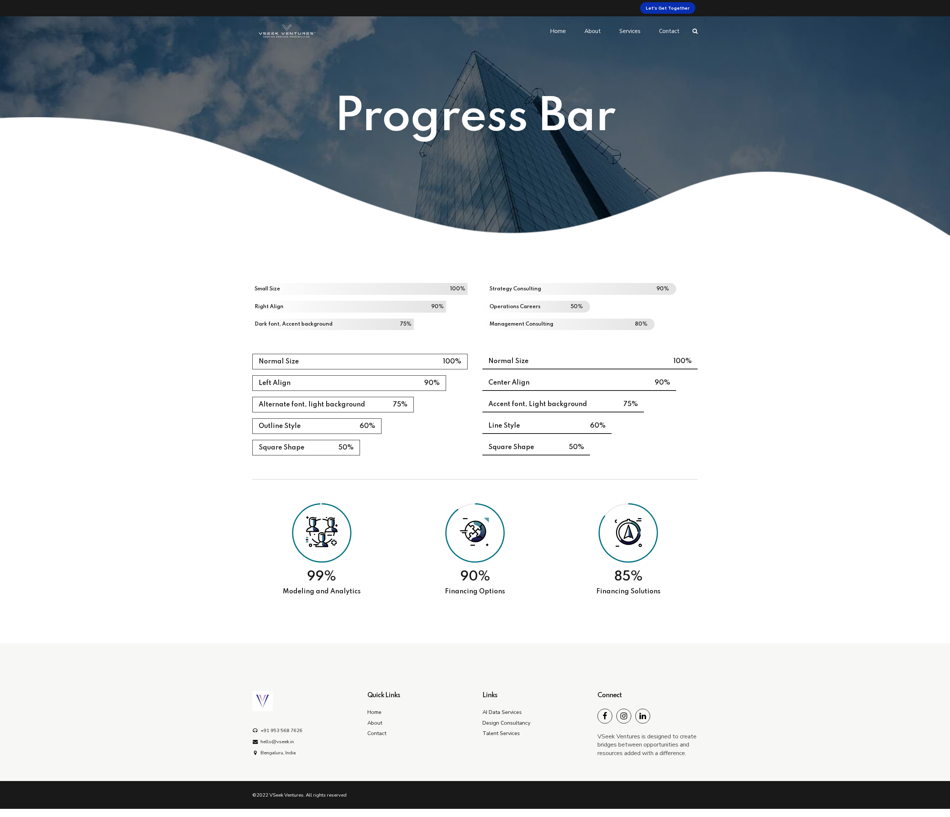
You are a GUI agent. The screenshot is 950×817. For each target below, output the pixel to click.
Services (630, 31)
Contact (669, 31)
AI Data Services (502, 712)
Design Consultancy (506, 723)
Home (558, 31)
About (592, 31)
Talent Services (501, 733)
